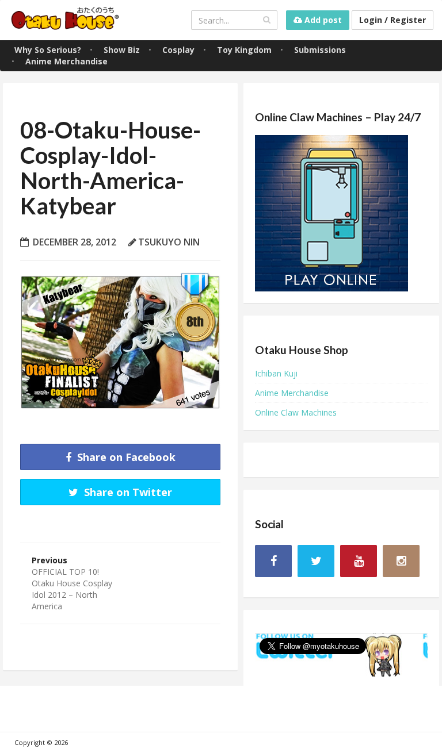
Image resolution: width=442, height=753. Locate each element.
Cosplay (178, 49)
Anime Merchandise (66, 61)
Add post (322, 19)
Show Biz (122, 49)
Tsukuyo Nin (169, 242)
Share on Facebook (125, 457)
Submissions (320, 49)
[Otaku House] (66, 20)
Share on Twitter (126, 492)
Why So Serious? (47, 49)
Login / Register (392, 19)
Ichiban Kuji (276, 373)
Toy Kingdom (244, 49)
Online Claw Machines (296, 412)
